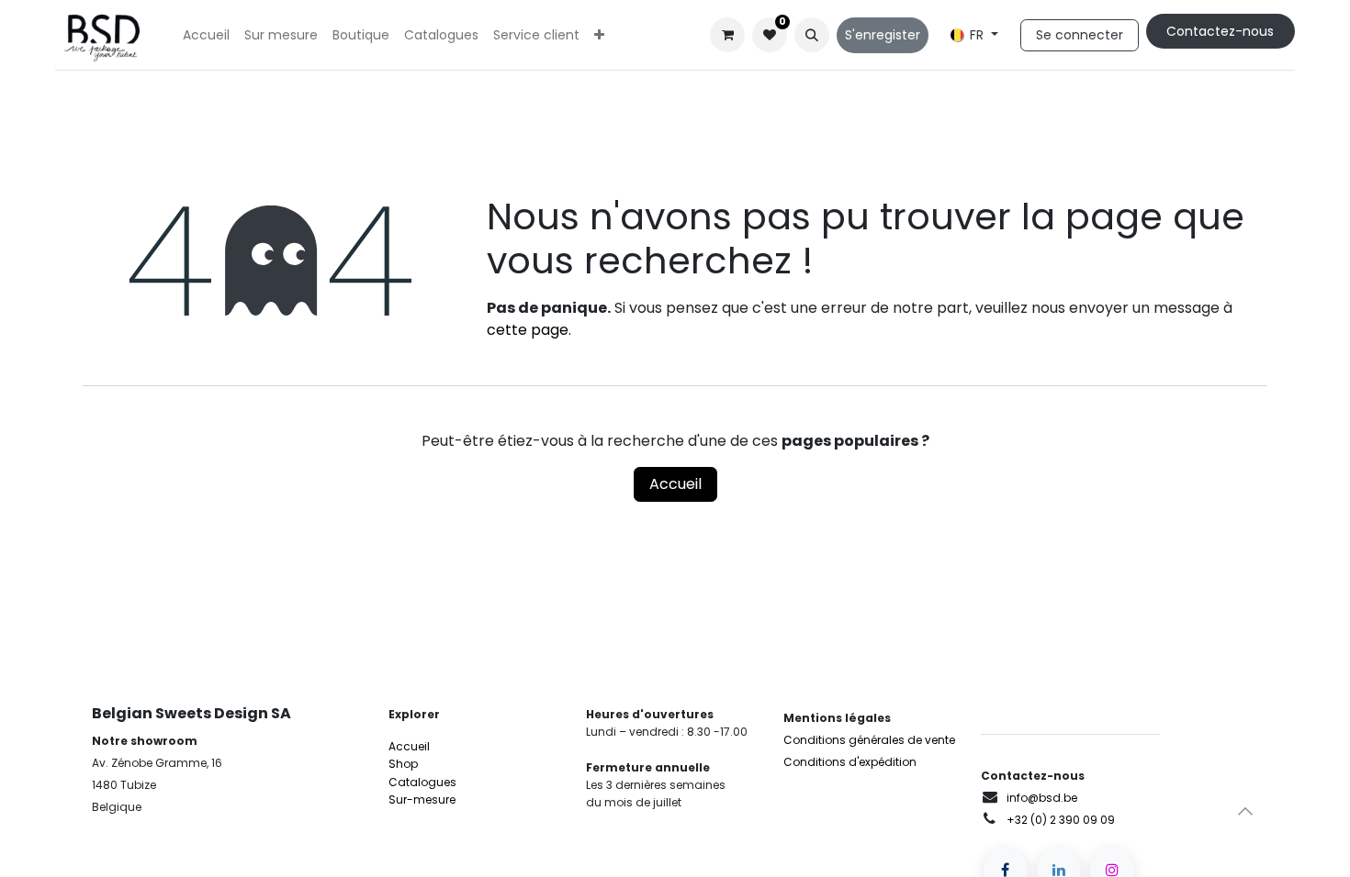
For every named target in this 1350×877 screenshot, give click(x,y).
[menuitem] (206, 35)
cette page (527, 329)
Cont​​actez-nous (1220, 31)
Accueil (675, 483)
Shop (403, 764)
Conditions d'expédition (850, 762)
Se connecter (1079, 35)
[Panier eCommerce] (727, 34)
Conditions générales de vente (869, 740)
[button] (811, 34)
